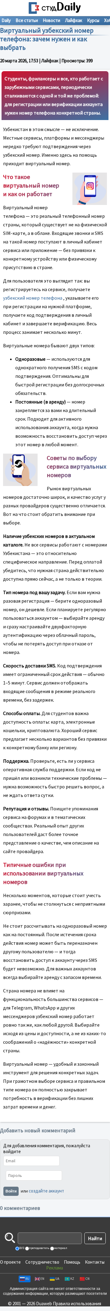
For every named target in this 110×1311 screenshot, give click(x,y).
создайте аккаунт (46, 1191)
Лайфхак (73, 20)
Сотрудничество (42, 1262)
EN (42, 1278)
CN (87, 1278)
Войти (11, 1191)
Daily (6, 20)
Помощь (72, 1262)
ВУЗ (21, 1248)
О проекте (10, 1262)
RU (27, 1278)
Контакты (95, 1262)
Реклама (54, 1268)
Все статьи (27, 20)
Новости (51, 20)
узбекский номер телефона (32, 298)
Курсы (93, 20)
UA (57, 1278)
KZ (72, 1278)
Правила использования (77, 1303)
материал (60, 1248)
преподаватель (38, 1248)
